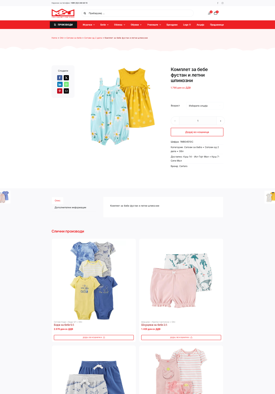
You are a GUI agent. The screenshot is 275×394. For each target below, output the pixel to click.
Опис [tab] (57, 200)
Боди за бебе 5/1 (64, 324)
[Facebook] (59, 77)
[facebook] (218, 3)
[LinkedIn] (60, 84)
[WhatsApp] (66, 84)
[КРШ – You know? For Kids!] (63, 9)
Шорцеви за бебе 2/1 (154, 324)
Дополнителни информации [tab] (70, 207)
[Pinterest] (59, 91)
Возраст (175, 105)
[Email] (66, 91)
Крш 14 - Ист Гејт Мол (196, 156)
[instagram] (222, 3)
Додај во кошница (197, 132)
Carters (183, 166)
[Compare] (210, 13)
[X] (66, 77)
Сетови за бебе (193, 147)
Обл (181, 151)
